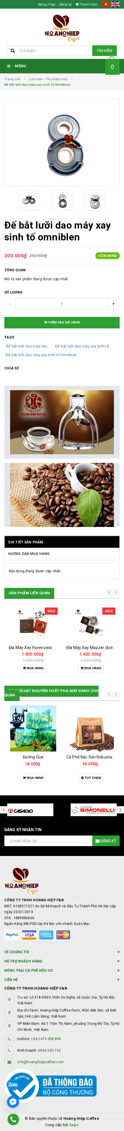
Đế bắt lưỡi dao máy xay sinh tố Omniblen (41, 355)
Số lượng (13, 292)
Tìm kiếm (104, 50)
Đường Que (33, 757)
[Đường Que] (33, 728)
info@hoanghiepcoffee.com (40, 1062)
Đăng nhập (46, 4)
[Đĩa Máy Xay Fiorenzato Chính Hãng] (33, 624)
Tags (9, 337)
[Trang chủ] (62, 28)
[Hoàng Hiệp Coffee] (62, 881)
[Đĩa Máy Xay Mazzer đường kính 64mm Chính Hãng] (90, 624)
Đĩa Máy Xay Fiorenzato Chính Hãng (41, 647)
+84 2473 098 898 (46, 1039)
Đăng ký (65, 4)
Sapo (74, 1125)
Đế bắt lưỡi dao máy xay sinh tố (82, 346)
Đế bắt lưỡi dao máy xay (26, 346)
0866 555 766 (49, 1050)
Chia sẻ (11, 368)
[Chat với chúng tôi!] (13, 1102)
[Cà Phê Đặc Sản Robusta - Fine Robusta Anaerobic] (90, 728)
